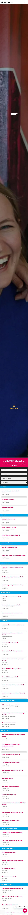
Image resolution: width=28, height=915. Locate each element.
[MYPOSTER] (6, 2)
